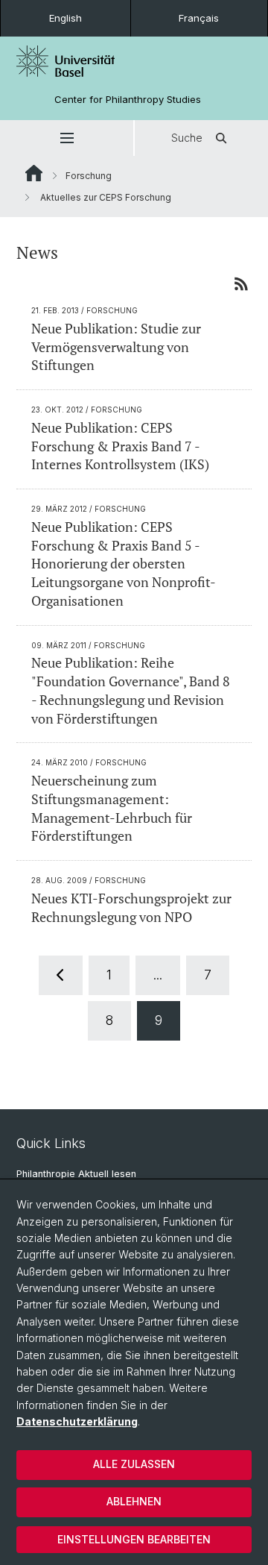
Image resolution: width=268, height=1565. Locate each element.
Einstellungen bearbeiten (134, 1539)
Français (199, 18)
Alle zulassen (134, 1464)
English (65, 18)
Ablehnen (134, 1501)
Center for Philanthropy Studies (127, 99)
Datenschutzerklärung (77, 1421)
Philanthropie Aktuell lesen (76, 1173)
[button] (66, 138)
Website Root (33, 173)
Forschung (89, 175)
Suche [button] (186, 137)
